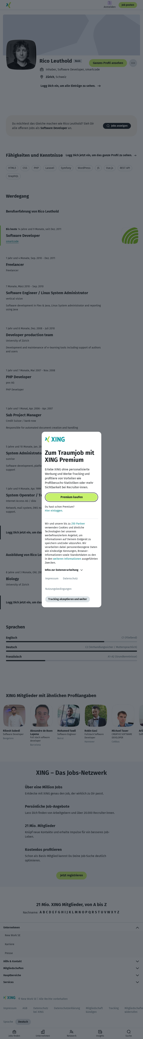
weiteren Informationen (67, 558)
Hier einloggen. (54, 510)
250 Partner (78, 523)
